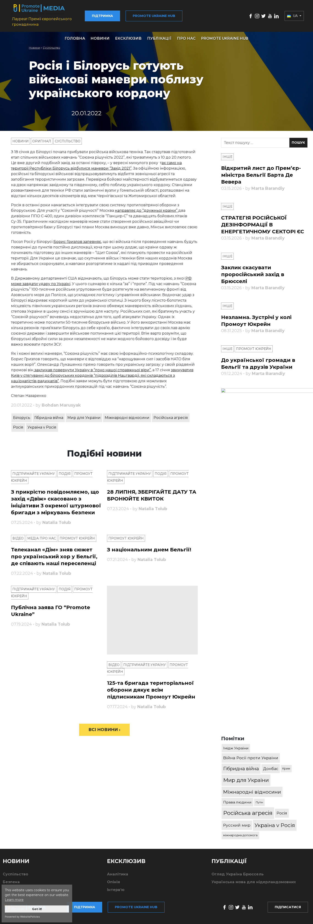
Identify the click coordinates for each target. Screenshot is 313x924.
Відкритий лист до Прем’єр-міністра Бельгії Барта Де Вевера (261, 175)
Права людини (237, 802)
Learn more (14, 900)
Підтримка (102, 16)
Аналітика (117, 874)
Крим (286, 768)
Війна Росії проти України (250, 757)
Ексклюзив (128, 38)
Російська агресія (171, 417)
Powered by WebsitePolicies (22, 916)
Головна (75, 38)
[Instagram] (257, 16)
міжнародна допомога (240, 835)
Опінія (113, 882)
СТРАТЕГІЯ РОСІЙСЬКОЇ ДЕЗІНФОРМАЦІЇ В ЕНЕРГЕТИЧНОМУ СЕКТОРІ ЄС (262, 225)
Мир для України (84, 417)
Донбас (270, 768)
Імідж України (235, 748)
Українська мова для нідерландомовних (253, 882)
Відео (18, 538)
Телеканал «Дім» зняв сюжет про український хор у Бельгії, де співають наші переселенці (54, 556)
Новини (100, 38)
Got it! (37, 909)
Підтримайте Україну (33, 474)
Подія (65, 474)
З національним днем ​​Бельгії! (149, 550)
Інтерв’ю (115, 890)
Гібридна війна (48, 417)
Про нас (186, 38)
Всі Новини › (104, 729)
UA (295, 16)
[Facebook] (250, 16)
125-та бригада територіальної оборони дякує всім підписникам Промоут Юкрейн (151, 690)
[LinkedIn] (276, 16)
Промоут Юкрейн (77, 538)
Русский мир (236, 825)
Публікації (159, 38)
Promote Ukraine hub (154, 16)
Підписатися (288, 907)
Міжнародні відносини (127, 417)
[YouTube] (270, 16)
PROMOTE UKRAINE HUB (224, 38)
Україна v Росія (41, 427)
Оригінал (41, 141)
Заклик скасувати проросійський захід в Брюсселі (252, 274)
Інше (227, 157)
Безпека (11, 882)
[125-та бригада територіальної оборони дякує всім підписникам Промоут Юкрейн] (152, 620)
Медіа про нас (41, 538)
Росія (18, 427)
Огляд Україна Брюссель (237, 874)
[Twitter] (263, 16)
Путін (259, 802)
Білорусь (21, 417)
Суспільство (51, 47)
